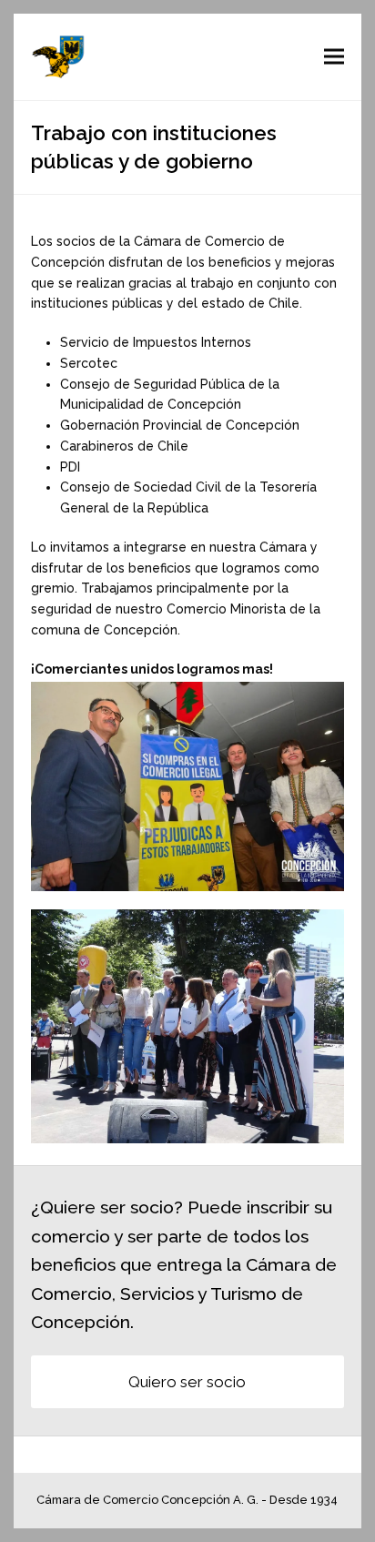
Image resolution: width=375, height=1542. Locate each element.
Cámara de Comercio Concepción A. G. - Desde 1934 (187, 1499)
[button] (334, 57)
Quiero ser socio (187, 1382)
